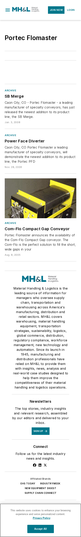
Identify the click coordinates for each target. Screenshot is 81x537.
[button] (8, 10)
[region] (40, 520)
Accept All (40, 528)
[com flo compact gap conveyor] (40, 198)
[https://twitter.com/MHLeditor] (45, 465)
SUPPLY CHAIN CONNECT (41, 492)
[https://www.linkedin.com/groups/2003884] (40, 465)
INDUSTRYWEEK (50, 483)
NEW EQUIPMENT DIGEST (40, 488)
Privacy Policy (41, 518)
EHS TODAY (27, 483)
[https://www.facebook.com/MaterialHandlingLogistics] (35, 465)
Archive (10, 90)
